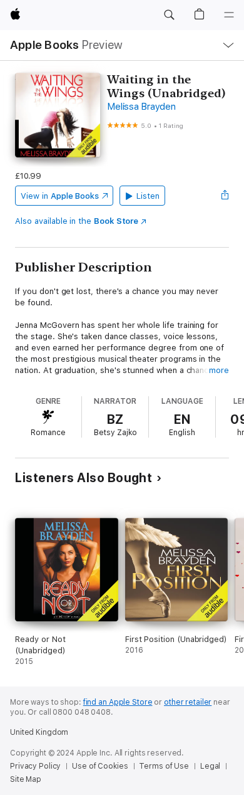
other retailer (187, 702)
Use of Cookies (100, 766)
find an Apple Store (118, 702)
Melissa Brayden (141, 106)
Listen (148, 196)
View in (60, 196)
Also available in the (76, 221)
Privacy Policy (35, 766)
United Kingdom (39, 732)
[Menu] (229, 15)
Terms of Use (164, 766)
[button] (169, 15)
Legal (210, 766)
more (219, 370)
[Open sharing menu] (225, 195)
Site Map (25, 779)
